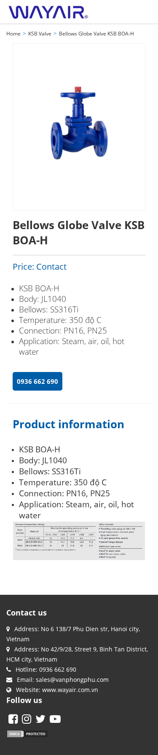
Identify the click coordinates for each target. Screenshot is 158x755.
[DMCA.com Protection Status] (27, 733)
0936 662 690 (37, 381)
